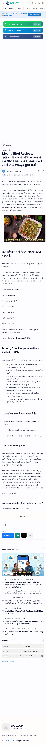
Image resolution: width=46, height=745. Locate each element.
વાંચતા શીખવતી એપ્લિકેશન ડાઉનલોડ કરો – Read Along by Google (24, 633)
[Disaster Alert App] (28, 598)
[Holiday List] (17, 618)
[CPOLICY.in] (14, 171)
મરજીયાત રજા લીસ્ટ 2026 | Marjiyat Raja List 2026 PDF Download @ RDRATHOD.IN (24, 622)
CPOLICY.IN (8, 741)
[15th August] (12, 646)
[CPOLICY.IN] (12, 3)
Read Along (8, 15)
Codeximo (42, 741)
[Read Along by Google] (30, 629)
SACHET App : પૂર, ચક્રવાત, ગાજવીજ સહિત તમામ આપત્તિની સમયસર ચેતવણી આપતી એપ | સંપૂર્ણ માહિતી (23, 602)
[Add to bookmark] (41, 555)
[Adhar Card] (33, 656)
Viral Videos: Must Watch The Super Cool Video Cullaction (24, 612)
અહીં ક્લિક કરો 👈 (35, 14)
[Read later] (39, 171)
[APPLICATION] (18, 579)
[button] (3, 3)
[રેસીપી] (5, 525)
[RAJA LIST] (25, 618)
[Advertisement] (23, 66)
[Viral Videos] (17, 608)
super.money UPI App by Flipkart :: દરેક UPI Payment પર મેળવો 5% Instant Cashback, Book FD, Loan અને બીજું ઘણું (23, 584)
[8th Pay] (12, 651)
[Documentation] (9, 8)
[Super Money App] (29, 579)
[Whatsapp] (5, 735)
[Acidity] (12, 656)
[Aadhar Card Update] (33, 651)
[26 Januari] (33, 646)
